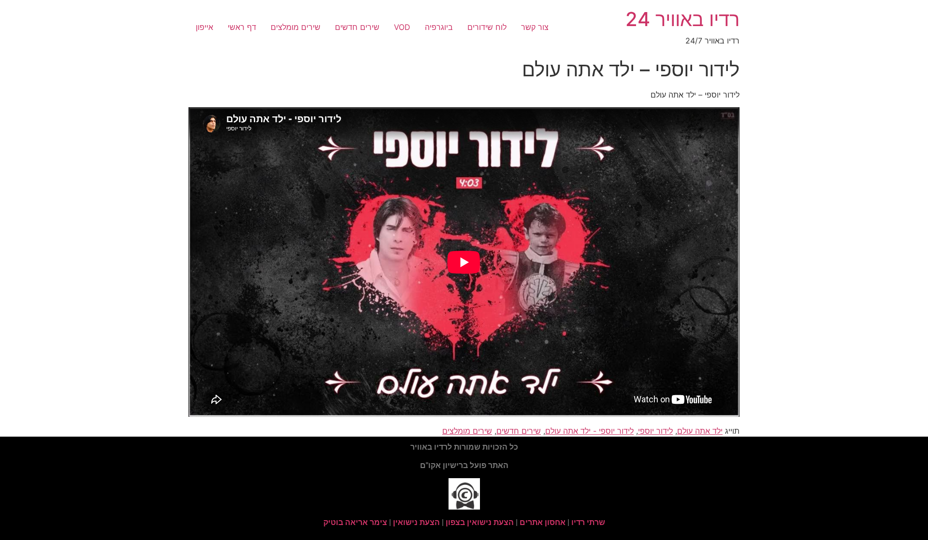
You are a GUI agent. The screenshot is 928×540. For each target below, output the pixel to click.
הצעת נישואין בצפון (480, 522)
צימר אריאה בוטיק (355, 522)
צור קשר (535, 27)
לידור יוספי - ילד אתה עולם (589, 431)
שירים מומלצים (295, 27)
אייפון (204, 27)
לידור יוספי (655, 431)
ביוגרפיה (439, 27)
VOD (402, 27)
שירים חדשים (357, 27)
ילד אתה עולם (700, 431)
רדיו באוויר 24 (682, 19)
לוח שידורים (487, 27)
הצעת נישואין (416, 522)
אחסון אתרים (543, 522)
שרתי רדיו (588, 522)
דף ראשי (242, 27)
